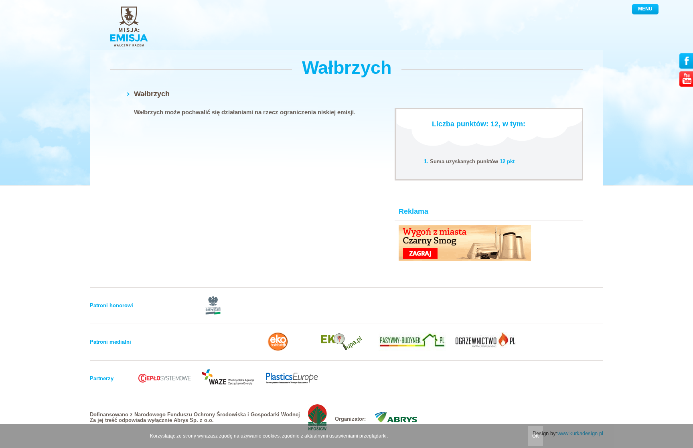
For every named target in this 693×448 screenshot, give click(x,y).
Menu (645, 9)
